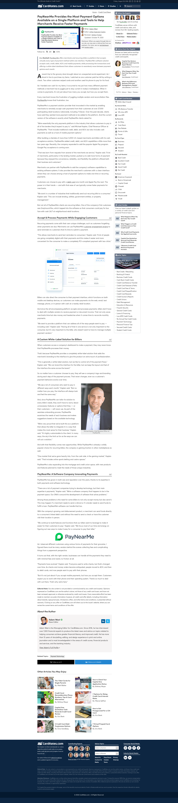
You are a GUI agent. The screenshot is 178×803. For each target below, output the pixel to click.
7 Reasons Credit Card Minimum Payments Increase (128, 247)
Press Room (107, 757)
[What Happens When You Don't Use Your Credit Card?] (117, 220)
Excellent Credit (123, 161)
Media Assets (131, 37)
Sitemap (116, 760)
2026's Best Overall (124, 102)
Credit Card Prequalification (127, 291)
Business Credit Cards (124, 277)
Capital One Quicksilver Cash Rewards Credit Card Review (63, 710)
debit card (71, 182)
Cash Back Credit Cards (125, 280)
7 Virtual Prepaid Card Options (101, 725)
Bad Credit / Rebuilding (125, 272)
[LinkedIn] (125, 758)
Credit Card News (104, 12)
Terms (106, 762)
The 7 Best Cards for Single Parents (62, 681)
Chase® (121, 186)
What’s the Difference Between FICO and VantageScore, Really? (129, 83)
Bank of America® (124, 180)
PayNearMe (54, 58)
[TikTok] (138, 748)
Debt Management (123, 302)
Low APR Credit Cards (124, 316)
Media (97, 762)
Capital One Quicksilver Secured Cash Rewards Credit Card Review (129, 240)
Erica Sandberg (126, 67)
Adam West (54, 619)
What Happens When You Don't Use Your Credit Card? (130, 73)
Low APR (121, 115)
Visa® (120, 199)
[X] (135, 2)
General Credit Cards (124, 311)
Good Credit (122, 167)
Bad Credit (122, 158)
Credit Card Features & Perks (127, 286)
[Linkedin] (137, 2)
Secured (121, 148)
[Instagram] (130, 2)
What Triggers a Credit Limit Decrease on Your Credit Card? (128, 226)
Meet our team (72, 759)
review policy (89, 47)
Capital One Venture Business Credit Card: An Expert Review (130, 63)
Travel (120, 134)
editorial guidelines (56, 757)
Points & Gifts (123, 131)
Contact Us (98, 760)
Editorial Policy (132, 33)
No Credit (121, 170)
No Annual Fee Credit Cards (126, 319)
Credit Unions (121, 299)
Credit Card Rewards (124, 294)
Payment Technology (57, 656)
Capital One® (123, 183)
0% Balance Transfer (125, 109)
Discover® (121, 192)
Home (94, 12)
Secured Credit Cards (124, 327)
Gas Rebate (122, 128)
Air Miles (121, 122)
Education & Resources (125, 305)
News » (130, 92)
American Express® (125, 177)
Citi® (120, 189)
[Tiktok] (140, 2)
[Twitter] (125, 748)
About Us (119, 33)
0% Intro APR (123, 112)
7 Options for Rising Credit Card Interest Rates (100, 696)
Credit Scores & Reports (125, 297)
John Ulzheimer (126, 87)
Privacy (115, 757)
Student (121, 151)
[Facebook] (133, 2)
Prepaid (121, 144)
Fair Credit (121, 164)
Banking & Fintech (123, 274)
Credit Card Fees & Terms (126, 288)
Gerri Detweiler (126, 77)
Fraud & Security (122, 308)
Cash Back (122, 125)
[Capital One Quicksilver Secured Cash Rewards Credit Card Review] (117, 242)
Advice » (124, 92)
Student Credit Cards (124, 330)
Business (121, 141)
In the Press (120, 37)
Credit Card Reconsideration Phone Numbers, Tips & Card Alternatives (63, 696)
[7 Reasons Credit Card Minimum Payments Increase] (117, 249)
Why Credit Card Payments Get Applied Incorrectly (130, 233)
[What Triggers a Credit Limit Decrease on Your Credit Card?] (117, 227)
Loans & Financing (123, 313)
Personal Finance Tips (124, 324)
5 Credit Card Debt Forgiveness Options (62, 725)
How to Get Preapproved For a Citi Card (101, 710)
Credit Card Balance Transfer (127, 283)
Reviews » (135, 92)
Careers (106, 760)
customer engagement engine (96, 226)
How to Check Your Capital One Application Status (100, 681)
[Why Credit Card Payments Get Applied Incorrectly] (117, 235)
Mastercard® (122, 196)
